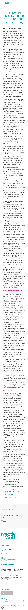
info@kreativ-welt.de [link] (6, 580)
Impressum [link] (4, 557)
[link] (6, 2)
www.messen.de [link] (17, 554)
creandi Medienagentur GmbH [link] (19, 606)
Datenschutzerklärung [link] (9, 497)
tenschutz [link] (5, 558)
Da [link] (2, 558)
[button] (20, 4)
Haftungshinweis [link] (8, 494)
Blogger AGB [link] (4, 560)
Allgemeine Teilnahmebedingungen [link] (8, 559)
